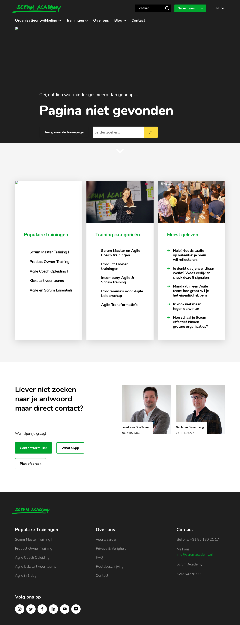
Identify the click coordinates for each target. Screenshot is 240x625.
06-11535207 (185, 433)
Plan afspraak (30, 463)
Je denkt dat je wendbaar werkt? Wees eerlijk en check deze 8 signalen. (193, 273)
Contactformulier (33, 448)
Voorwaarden (106, 539)
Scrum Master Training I (33, 539)
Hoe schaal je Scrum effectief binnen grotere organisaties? (191, 322)
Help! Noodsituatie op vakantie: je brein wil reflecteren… (189, 255)
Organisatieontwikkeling (36, 20)
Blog (118, 20)
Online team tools (190, 8)
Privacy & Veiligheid (111, 548)
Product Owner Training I (34, 548)
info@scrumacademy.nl (195, 554)
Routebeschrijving (110, 566)
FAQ (99, 557)
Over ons (101, 20)
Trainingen (75, 20)
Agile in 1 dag (26, 575)
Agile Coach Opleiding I (33, 557)
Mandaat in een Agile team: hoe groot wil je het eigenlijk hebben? (191, 291)
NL (218, 8)
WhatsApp (70, 448)
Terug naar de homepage (64, 132)
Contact (138, 20)
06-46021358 (131, 433)
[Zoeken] (167, 8)
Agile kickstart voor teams (35, 566)
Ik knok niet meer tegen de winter (187, 306)
